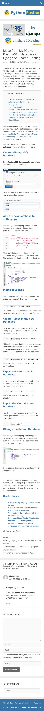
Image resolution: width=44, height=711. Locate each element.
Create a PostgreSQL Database (21, 99)
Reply (8, 603)
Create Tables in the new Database (23, 110)
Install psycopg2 (15, 107)
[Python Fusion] (22, 12)
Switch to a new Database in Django (20, 553)
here (27, 74)
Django (8, 537)
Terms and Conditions (23, 703)
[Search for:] (22, 691)
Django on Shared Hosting (23, 541)
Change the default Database (20, 117)
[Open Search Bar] (41, 3)
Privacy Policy (8, 703)
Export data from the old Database (22, 112)
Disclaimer (37, 703)
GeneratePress (35, 708)
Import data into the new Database (22, 115)
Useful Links (13, 120)
